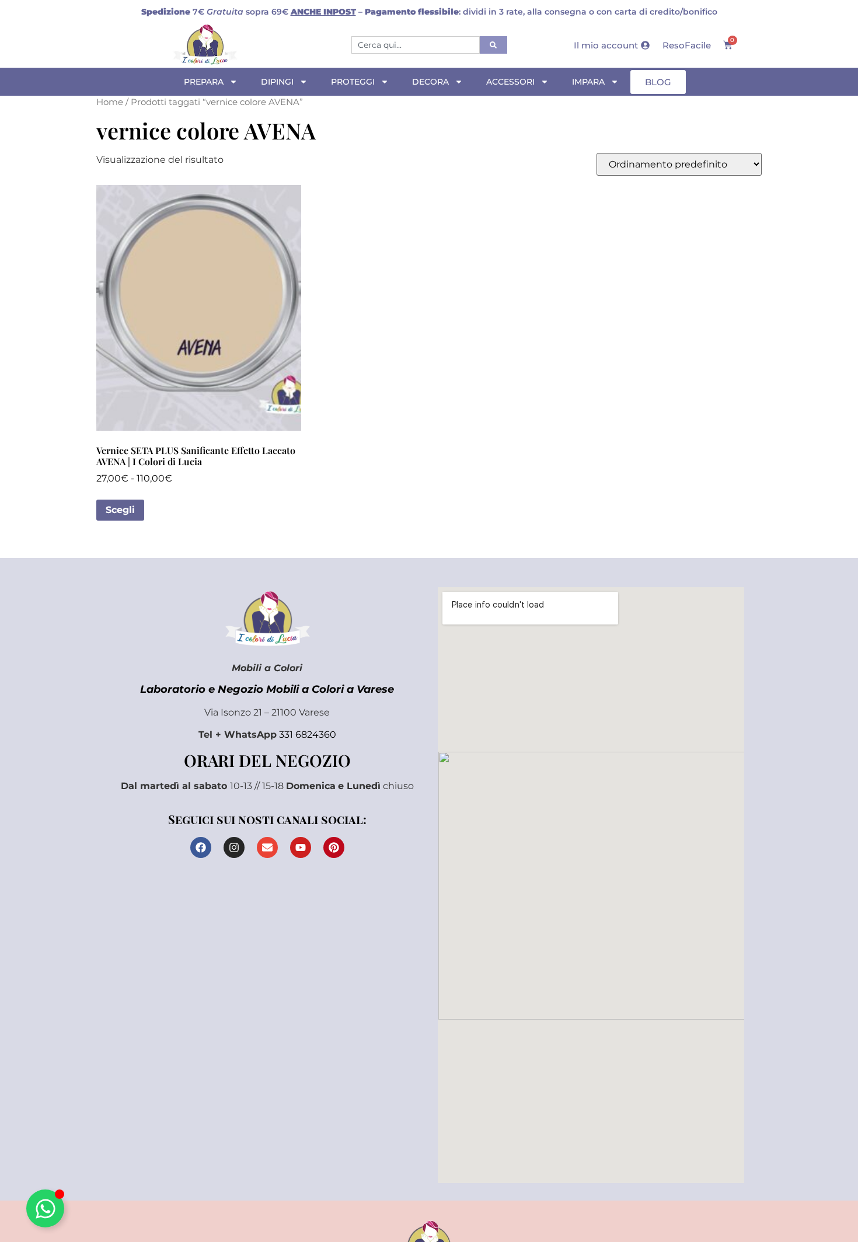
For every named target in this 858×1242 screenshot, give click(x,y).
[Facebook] (200, 847)
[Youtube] (300, 847)
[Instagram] (234, 847)
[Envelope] (267, 847)
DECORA (430, 81)
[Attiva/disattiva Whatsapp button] (45, 1208)
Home (109, 102)
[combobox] (415, 45)
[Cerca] (493, 45)
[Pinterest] (333, 847)
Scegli (120, 509)
